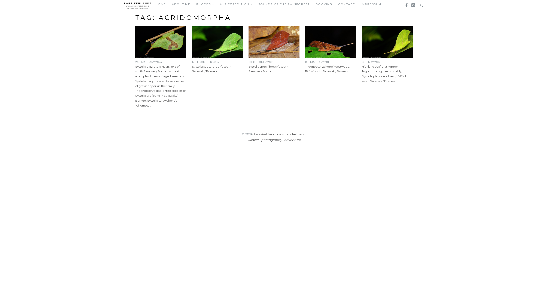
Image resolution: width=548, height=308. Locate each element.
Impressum (371, 4)
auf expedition (234, 4)
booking (324, 4)
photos (203, 4)
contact (346, 4)
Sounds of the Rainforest (284, 4)
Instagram (413, 4)
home (161, 4)
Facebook (405, 4)
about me (181, 4)
